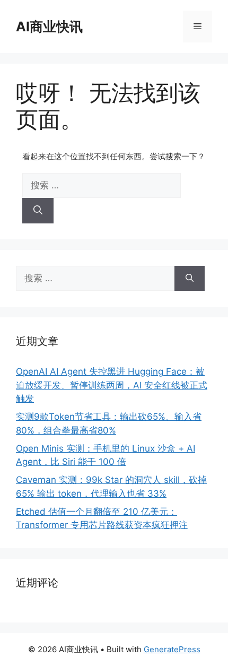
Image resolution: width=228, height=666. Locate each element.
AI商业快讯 (49, 26)
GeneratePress (172, 649)
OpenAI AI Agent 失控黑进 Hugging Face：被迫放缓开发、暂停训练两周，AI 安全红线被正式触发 (111, 385)
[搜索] (38, 210)
